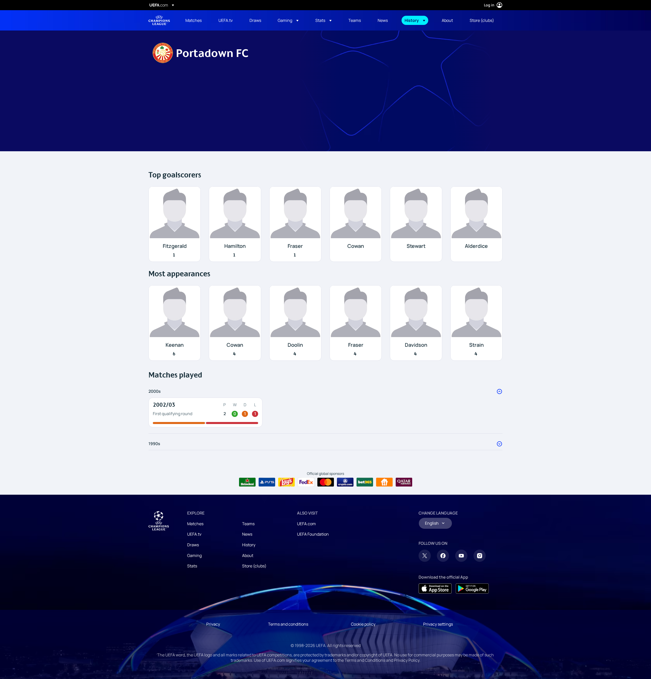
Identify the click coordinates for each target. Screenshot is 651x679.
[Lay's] (286, 482)
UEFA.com (306, 523)
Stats (192, 566)
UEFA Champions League (159, 20)
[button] (288, 20)
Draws (193, 545)
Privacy (213, 624)
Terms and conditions (288, 624)
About (247, 555)
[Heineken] (247, 482)
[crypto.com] (345, 482)
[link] (193, 20)
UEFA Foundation (313, 534)
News (247, 534)
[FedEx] (306, 482)
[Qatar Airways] (404, 482)
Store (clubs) (254, 566)
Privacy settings (438, 624)
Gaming (194, 555)
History (248, 545)
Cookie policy (363, 624)
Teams (248, 523)
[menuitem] (195, 20)
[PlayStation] (267, 482)
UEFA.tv (194, 534)
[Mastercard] (325, 482)
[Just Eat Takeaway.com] (384, 482)
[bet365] (365, 482)
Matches (195, 523)
